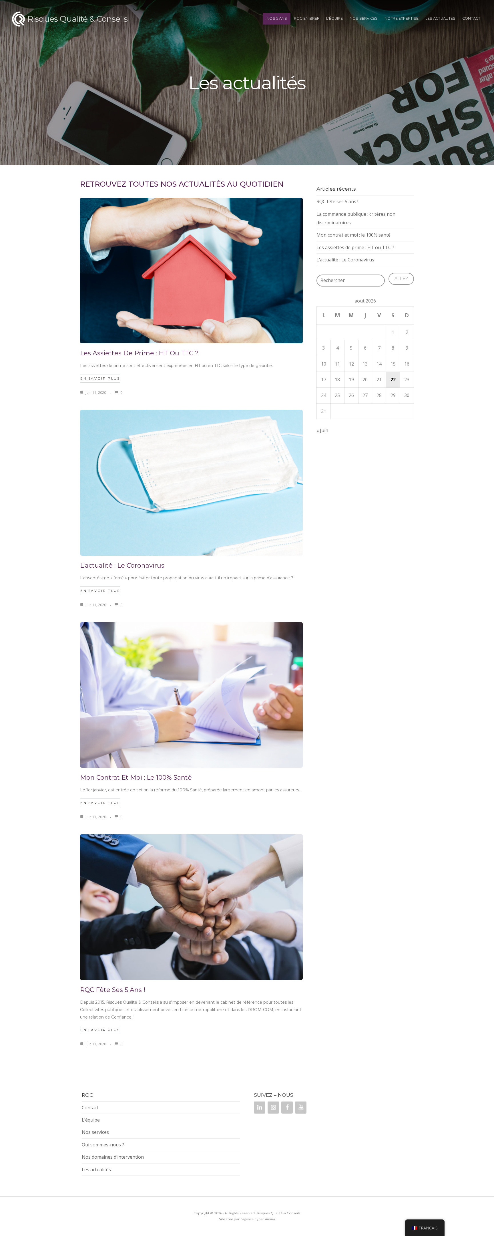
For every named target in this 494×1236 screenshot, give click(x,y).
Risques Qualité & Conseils (77, 19)
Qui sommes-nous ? (103, 1145)
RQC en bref (306, 18)
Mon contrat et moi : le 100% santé (136, 777)
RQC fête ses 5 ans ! (112, 990)
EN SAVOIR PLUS (100, 378)
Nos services (364, 18)
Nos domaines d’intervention (113, 1157)
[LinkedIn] (259, 1108)
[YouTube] (300, 1108)
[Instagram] (273, 1108)
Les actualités (440, 18)
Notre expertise (402, 18)
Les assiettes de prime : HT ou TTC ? (139, 353)
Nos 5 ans (276, 18)
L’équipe (334, 18)
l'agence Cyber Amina (257, 1219)
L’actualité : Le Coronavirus (122, 565)
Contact (471, 18)
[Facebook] (287, 1108)
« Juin (322, 430)
